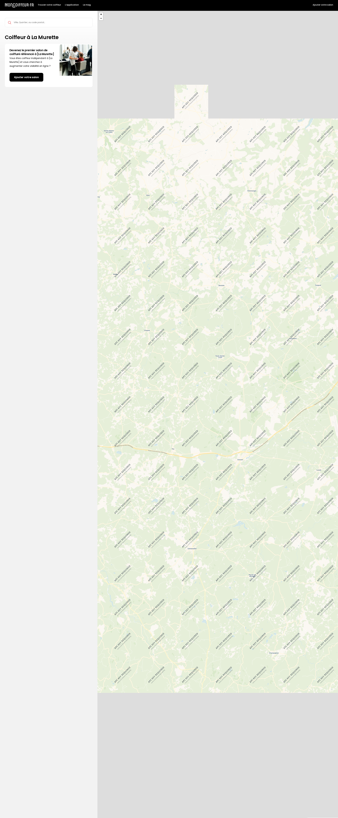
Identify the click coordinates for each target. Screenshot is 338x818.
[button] (101, 14)
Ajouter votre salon (323, 5)
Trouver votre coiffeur (49, 5)
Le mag (87, 5)
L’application (72, 5)
